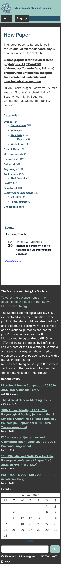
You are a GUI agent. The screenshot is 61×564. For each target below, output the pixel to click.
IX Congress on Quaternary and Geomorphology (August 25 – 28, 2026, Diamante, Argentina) (28, 442)
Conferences (18, 125)
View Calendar (13, 261)
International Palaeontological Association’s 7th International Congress (33, 249)
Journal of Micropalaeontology (30, 49)
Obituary (16, 196)
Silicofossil (10, 188)
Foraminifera (11, 149)
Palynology (10, 169)
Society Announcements (18, 192)
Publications (11, 174)
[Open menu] (44, 18)
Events (8, 121)
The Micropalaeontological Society (31, 8)
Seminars (16, 130)
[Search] (55, 549)
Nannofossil (11, 159)
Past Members (19, 201)
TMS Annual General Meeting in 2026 (27, 400)
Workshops (17, 144)
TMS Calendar (19, 178)
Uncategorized (13, 206)
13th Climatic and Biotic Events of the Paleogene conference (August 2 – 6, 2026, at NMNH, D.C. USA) (27, 460)
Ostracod (9, 164)
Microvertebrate (13, 154)
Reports (22, 139)
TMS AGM (16, 135)
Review (8, 182)
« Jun (29, 540)
